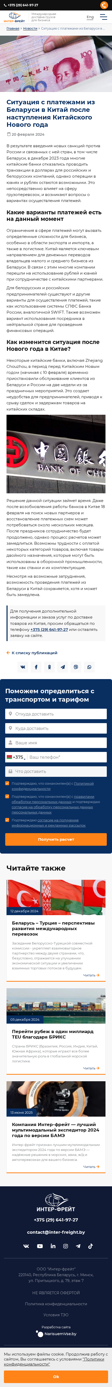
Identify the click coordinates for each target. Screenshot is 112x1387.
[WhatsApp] (89, 667)
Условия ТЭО (56, 1315)
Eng (90, 17)
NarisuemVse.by (60, 1333)
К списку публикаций (35, 652)
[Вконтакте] (26, 1246)
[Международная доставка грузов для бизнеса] (15, 17)
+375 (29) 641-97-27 (23, 5)
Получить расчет (56, 839)
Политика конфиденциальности (56, 1304)
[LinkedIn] (53, 1246)
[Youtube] (40, 1246)
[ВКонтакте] (22, 667)
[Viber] (76, 667)
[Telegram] (62, 667)
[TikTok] (90, 1246)
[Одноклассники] (49, 667)
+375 (18, 757)
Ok (56, 1376)
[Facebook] (36, 667)
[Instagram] (65, 1246)
